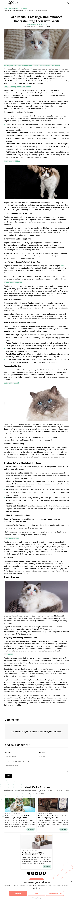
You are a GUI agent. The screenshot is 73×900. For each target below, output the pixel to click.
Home (5, 8)
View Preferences (55, 893)
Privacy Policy (36, 898)
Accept (18, 893)
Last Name (41, 752)
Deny (36, 893)
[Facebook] (28, 873)
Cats (16, 8)
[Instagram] (32, 873)
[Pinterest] (40, 873)
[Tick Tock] (44, 873)
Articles (11, 8)
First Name (8, 752)
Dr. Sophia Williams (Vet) (37, 25)
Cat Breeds (23, 8)
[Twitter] (36, 873)
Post (8, 776)
